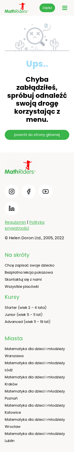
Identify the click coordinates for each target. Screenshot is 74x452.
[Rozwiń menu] (64, 8)
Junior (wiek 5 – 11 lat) (24, 314)
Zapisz (47, 8)
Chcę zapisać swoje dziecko (29, 265)
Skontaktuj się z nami (23, 279)
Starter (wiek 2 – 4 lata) (26, 307)
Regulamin (15, 222)
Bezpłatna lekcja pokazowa (29, 272)
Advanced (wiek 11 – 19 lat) (28, 321)
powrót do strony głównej (37, 134)
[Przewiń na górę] (68, 438)
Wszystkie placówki (22, 286)
